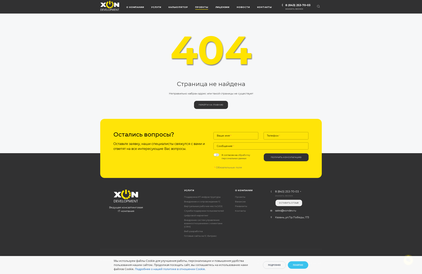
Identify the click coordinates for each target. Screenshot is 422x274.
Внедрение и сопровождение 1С (202, 201)
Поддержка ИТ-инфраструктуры (202, 197)
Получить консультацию (286, 157)
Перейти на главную (211, 105)
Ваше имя (224, 135)
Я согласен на (236, 157)
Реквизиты (241, 206)
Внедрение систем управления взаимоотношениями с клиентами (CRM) (203, 223)
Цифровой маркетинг (196, 215)
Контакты (240, 210)
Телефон (273, 135)
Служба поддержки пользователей (204, 210)
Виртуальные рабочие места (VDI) (203, 206)
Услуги (189, 190)
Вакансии (240, 201)
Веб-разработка (193, 231)
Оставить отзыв (289, 203)
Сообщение (225, 146)
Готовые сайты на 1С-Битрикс (200, 236)
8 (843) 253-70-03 (297, 5)
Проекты (240, 197)
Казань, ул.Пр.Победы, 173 (292, 217)
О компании (244, 190)
